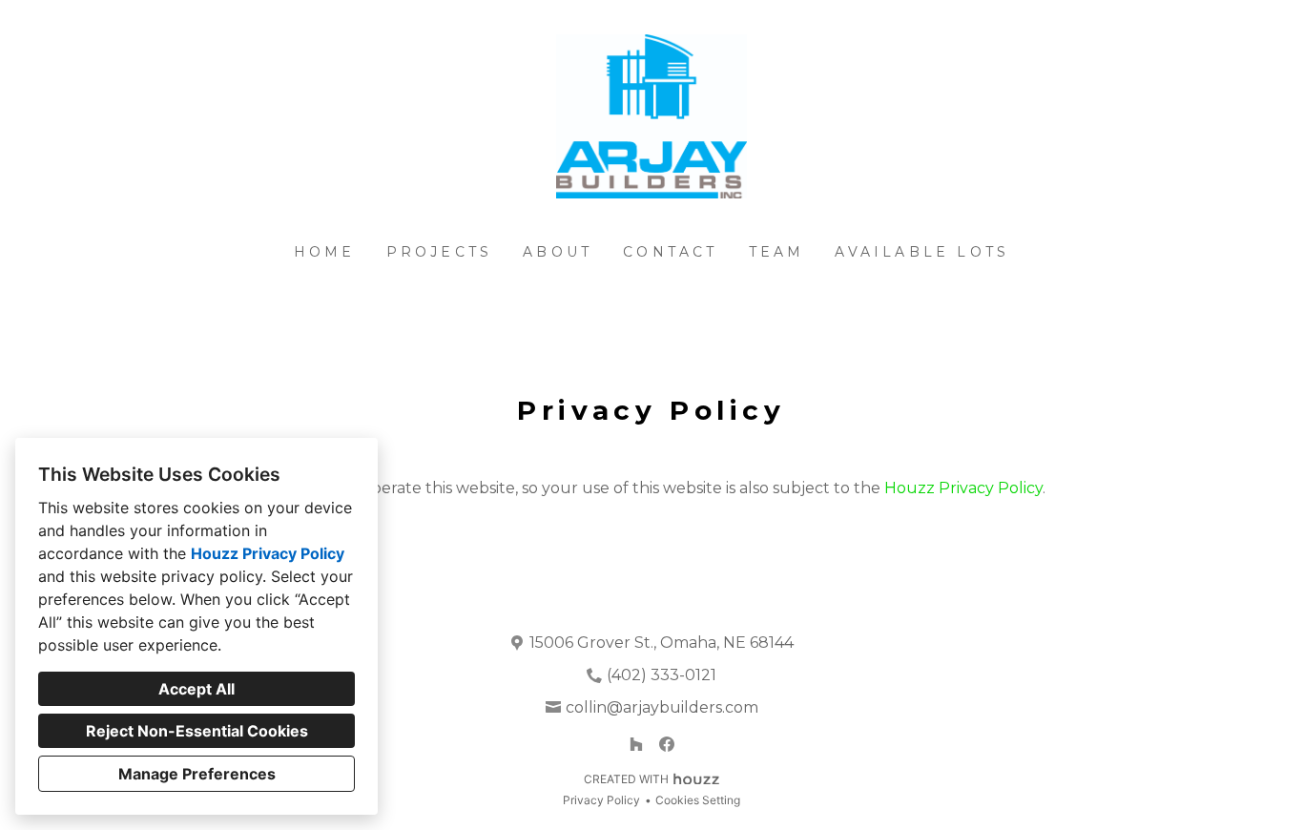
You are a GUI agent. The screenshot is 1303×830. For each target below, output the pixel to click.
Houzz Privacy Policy (267, 553)
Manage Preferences (197, 773)
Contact (670, 251)
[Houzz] (636, 744)
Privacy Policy (601, 800)
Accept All (196, 688)
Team (777, 251)
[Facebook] (666, 744)
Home (325, 251)
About (557, 251)
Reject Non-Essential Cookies (197, 730)
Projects (439, 251)
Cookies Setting (697, 800)
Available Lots (922, 251)
